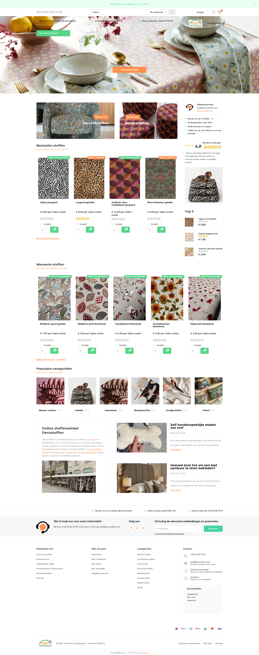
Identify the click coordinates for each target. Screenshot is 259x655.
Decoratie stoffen (145, 568)
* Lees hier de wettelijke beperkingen (169, 534)
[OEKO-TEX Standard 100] (195, 23)
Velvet (208, 410)
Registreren (97, 554)
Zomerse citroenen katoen (210, 248)
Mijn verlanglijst (98, 568)
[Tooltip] (212, 119)
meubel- (92, 439)
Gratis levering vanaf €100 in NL (109, 21)
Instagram (137, 528)
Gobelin (82, 410)
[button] (41, 135)
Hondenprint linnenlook (128, 323)
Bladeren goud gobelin (53, 323)
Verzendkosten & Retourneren (49, 568)
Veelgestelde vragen (45, 564)
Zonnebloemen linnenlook (161, 325)
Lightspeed (81, 643)
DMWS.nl (101, 643)
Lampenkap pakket (146, 559)
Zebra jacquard (48, 202)
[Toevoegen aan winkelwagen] (54, 230)
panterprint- (72, 452)
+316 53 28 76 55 (197, 554)
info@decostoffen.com (200, 562)
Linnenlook (113, 410)
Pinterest (143, 528)
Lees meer (175, 449)
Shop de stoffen (129, 69)
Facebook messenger (199, 569)
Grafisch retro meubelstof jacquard (123, 203)
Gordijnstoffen (177, 410)
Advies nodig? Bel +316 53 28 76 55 (157, 21)
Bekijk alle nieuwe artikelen (51, 359)
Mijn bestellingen (99, 559)
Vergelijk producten (100, 573)
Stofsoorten (142, 564)
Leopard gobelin (85, 202)
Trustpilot (145, 653)
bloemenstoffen (88, 452)
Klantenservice (42, 559)
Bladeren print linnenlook (92, 323)
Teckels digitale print (208, 233)
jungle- (62, 452)
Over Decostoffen (215, 23)
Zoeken (172, 12)
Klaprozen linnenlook (202, 323)
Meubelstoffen (145, 410)
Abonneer (213, 528)
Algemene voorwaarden (189, 643)
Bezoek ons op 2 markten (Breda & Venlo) (58, 21)
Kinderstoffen (143, 583)
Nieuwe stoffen (50, 410)
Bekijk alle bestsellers (48, 238)
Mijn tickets (96, 564)
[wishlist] (213, 12)
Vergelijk (47, 224)
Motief (140, 587)
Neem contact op (205, 110)
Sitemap (40, 578)
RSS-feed (207, 643)
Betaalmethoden (43, 573)
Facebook (131, 528)
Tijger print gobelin (207, 219)
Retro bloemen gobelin (160, 202)
